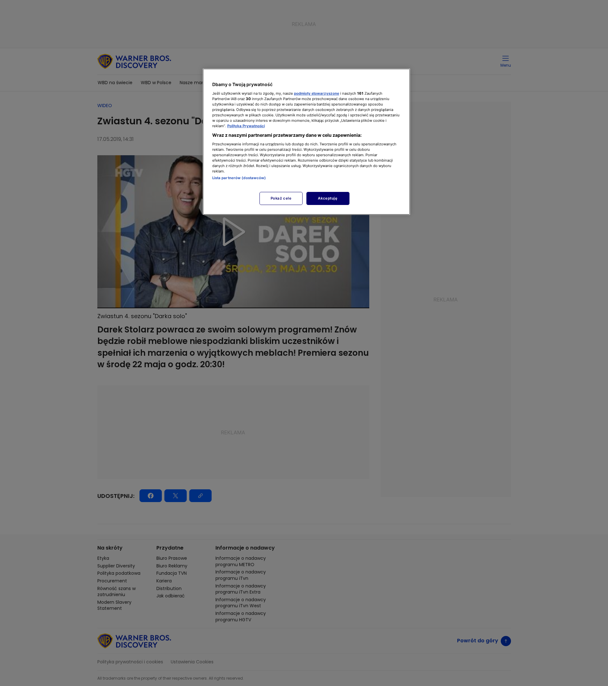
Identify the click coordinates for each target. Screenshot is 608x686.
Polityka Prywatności (246, 126)
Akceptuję (327, 198)
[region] (306, 142)
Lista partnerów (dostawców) (239, 178)
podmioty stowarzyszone (316, 93)
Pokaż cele (281, 198)
